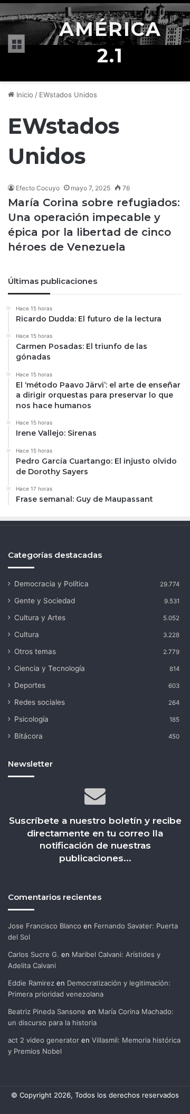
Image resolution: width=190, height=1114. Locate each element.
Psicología (31, 719)
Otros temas (35, 651)
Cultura (26, 634)
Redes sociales (39, 702)
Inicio (23, 94)
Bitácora (28, 736)
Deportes (29, 685)
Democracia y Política (51, 583)
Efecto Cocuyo (38, 188)
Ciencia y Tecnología (49, 668)
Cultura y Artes (39, 617)
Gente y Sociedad (44, 600)
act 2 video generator (43, 1040)
